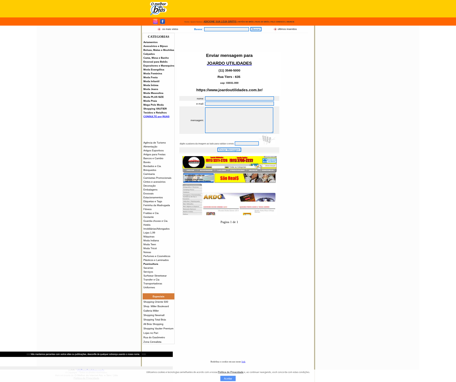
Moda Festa (150, 77)
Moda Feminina (152, 73)
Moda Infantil (151, 81)
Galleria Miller (151, 310)
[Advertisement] (239, 9)
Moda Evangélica (153, 69)
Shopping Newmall (153, 315)
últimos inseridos (287, 28)
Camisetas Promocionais (157, 177)
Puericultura (150, 263)
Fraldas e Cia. (151, 213)
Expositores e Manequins (158, 65)
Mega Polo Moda (153, 104)
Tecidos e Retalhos (155, 112)
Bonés (147, 162)
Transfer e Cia (151, 279)
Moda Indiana (151, 240)
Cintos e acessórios (154, 181)
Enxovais (148, 193)
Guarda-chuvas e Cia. (155, 220)
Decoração (149, 185)
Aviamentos (150, 42)
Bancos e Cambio (153, 158)
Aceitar (228, 378)
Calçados (149, 53)
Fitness (147, 209)
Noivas (147, 252)
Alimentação (150, 146)
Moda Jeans (150, 89)
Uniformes (149, 287)
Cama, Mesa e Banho (156, 57)
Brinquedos (149, 170)
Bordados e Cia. (152, 166)
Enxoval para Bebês (155, 61)
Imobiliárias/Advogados (156, 228)
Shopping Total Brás (154, 319)
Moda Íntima (150, 85)
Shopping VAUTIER (155, 108)
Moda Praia (150, 100)
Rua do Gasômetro (154, 337)
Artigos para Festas (154, 154)
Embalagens (150, 189)
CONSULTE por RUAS (156, 116)
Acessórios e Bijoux (155, 46)
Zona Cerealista (152, 341)
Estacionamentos (153, 197)
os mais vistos (170, 28)
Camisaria (149, 174)
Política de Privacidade (230, 372)
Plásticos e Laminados (156, 260)
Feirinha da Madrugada (156, 205)
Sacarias (148, 267)
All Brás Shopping (153, 324)
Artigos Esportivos (153, 150)
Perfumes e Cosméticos (156, 256)
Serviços (148, 271)
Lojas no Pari (150, 332)
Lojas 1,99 (149, 232)
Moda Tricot (150, 248)
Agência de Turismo (154, 142)
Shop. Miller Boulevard (156, 306)
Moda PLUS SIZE (153, 97)
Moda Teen (149, 244)
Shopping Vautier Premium (158, 328)
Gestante (148, 217)
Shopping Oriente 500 (155, 301)
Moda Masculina (153, 93)
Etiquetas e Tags (152, 201)
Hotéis (147, 224)
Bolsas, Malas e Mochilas (158, 50)
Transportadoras (152, 283)
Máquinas (148, 236)
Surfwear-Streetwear (155, 275)
